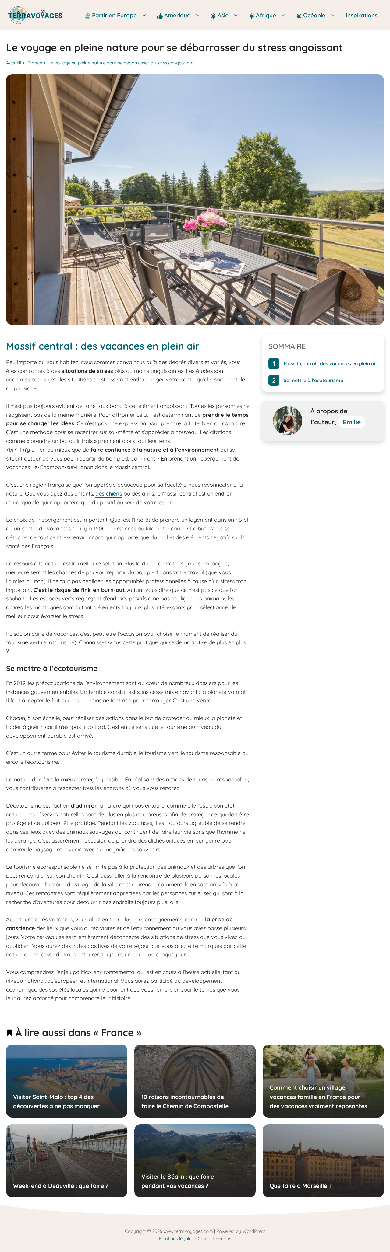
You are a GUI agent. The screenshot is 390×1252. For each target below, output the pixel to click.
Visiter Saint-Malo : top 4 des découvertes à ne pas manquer (56, 1101)
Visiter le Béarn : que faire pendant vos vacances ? (177, 1181)
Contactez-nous (214, 1238)
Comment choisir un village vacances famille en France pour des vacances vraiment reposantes (318, 1097)
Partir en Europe (115, 15)
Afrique (267, 15)
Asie (224, 15)
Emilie (352, 422)
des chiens (108, 493)
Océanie (314, 15)
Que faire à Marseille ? (300, 1185)
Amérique (178, 15)
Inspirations (362, 15)
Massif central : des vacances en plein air (331, 363)
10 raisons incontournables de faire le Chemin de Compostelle (184, 1101)
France (34, 63)
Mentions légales (176, 1238)
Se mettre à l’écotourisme (313, 380)
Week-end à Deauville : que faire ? (60, 1185)
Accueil (13, 63)
